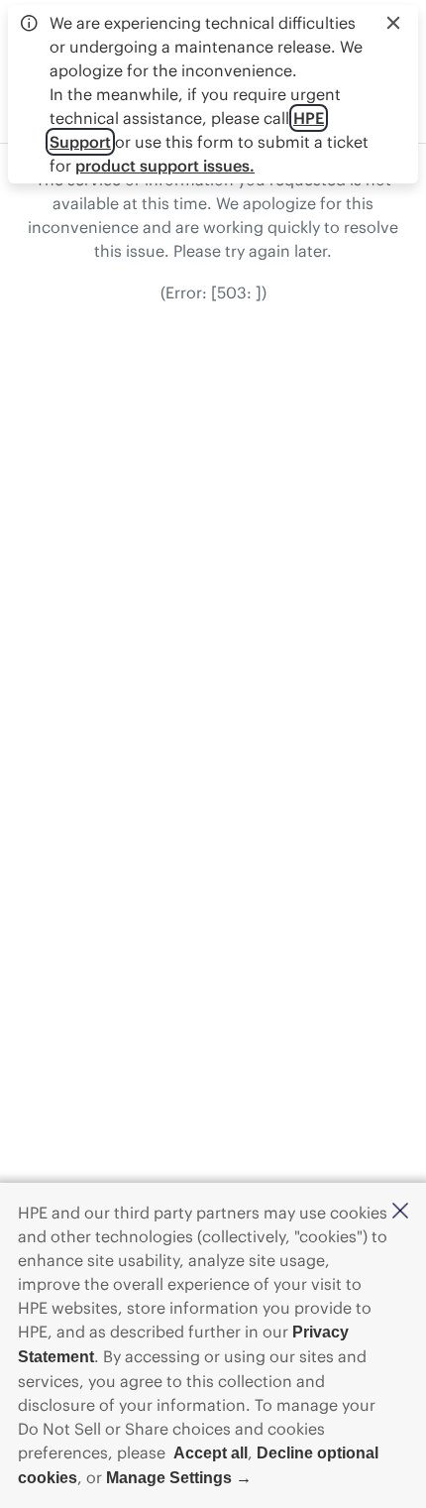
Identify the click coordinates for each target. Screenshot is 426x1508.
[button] (400, 1212)
